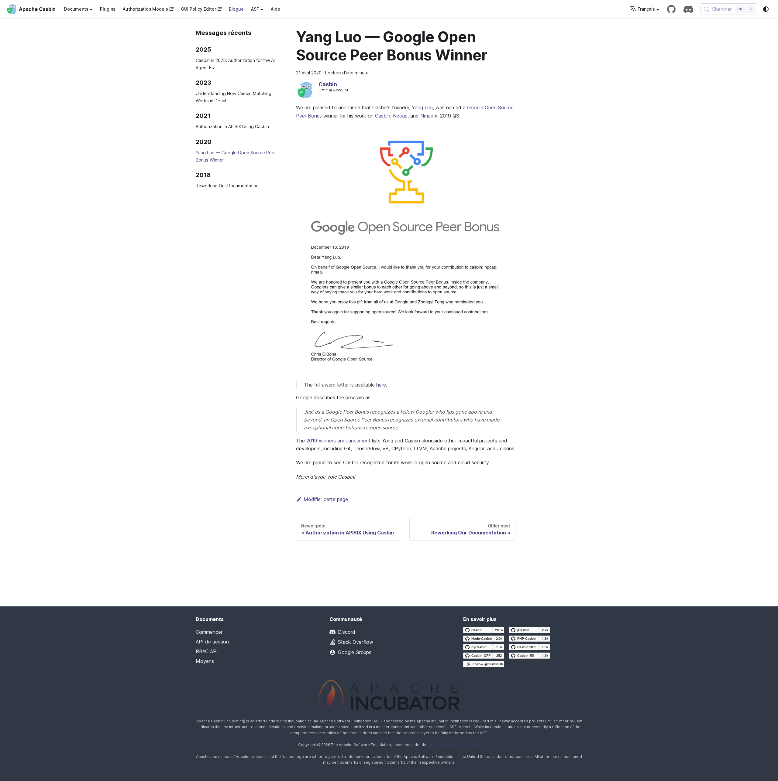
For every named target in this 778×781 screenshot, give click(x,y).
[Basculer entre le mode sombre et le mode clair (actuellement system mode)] (766, 9)
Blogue (236, 9)
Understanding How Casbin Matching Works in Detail (233, 97)
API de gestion (212, 642)
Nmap (426, 116)
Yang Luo (422, 107)
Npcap (400, 116)
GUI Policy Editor (198, 9)
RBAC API (207, 651)
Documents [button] (76, 9)
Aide (275, 9)
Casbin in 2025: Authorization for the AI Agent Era (235, 64)
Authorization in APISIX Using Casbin (232, 126)
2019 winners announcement (338, 441)
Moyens (205, 661)
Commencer (209, 632)
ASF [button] (255, 9)
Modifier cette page (326, 499)
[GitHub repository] (671, 9)
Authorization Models (145, 9)
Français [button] (646, 9)
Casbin (382, 116)
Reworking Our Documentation (227, 185)
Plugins (107, 9)
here (381, 385)
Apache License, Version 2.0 (454, 744)
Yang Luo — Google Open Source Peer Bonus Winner (236, 156)
